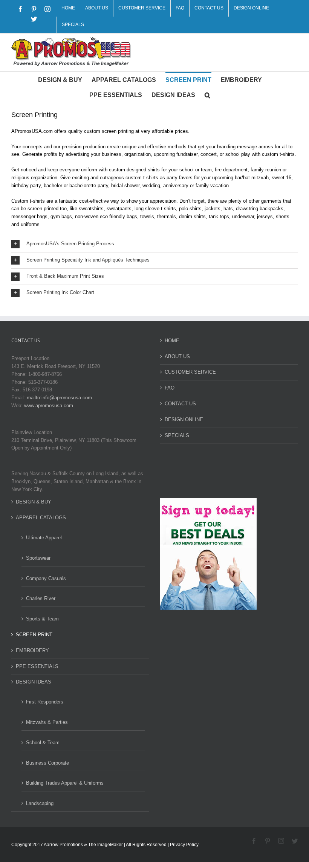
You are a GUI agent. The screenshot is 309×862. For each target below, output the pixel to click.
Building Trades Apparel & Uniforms (65, 783)
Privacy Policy (184, 844)
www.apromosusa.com (48, 405)
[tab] (154, 244)
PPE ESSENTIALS (37, 666)
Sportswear (38, 558)
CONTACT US (180, 403)
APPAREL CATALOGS (41, 517)
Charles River (40, 598)
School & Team (43, 742)
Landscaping (40, 803)
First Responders (44, 702)
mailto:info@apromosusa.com (59, 397)
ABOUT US (177, 356)
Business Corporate (47, 763)
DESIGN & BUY (33, 502)
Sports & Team (42, 619)
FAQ (169, 388)
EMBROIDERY (32, 650)
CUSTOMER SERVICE (190, 372)
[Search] (207, 94)
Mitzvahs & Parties (47, 722)
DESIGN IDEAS (33, 682)
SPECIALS (177, 435)
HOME (172, 340)
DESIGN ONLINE (184, 419)
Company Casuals (46, 578)
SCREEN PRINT (34, 634)
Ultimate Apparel (44, 537)
